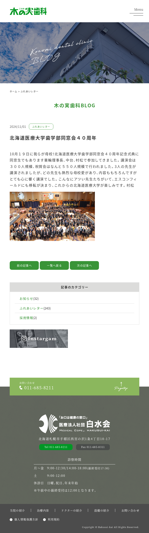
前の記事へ (24, 265)
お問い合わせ (130, 510)
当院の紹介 (17, 510)
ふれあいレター (29, 91)
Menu (138, 10)
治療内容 (43, 510)
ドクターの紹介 (71, 510)
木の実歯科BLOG (75, 105)
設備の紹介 (101, 510)
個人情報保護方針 (26, 519)
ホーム (13, 91)
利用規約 (54, 519)
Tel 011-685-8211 (56, 447)
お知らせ (26, 298)
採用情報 (26, 317)
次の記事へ (84, 265)
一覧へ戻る (54, 265)
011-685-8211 (39, 387)
